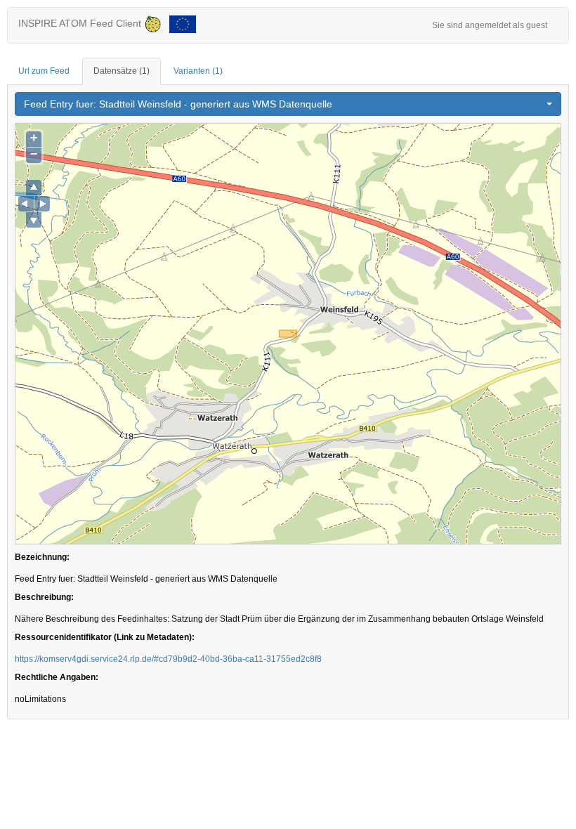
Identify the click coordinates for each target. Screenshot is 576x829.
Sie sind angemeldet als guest (489, 25)
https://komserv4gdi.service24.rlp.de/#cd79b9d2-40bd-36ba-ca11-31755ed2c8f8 (168, 659)
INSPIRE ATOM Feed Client (81, 23)
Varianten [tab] (198, 71)
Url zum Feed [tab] (44, 71)
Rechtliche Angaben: (56, 677)
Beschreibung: (44, 597)
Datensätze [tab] (121, 71)
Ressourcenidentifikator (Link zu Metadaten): (105, 637)
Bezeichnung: (42, 557)
